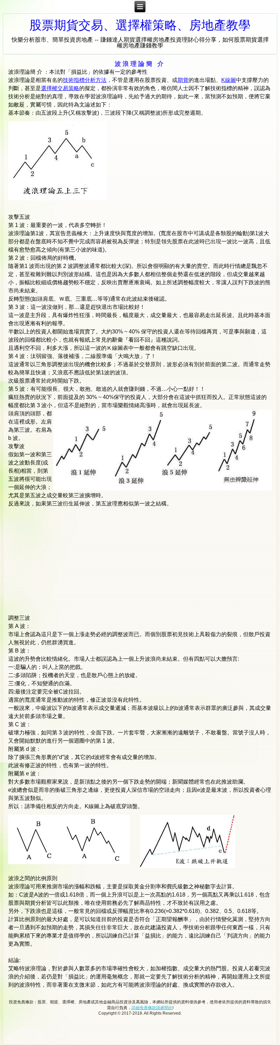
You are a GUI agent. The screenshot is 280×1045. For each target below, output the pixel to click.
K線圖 (228, 80)
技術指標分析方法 (85, 80)
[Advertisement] (194, 163)
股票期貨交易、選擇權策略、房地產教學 (140, 25)
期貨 (183, 80)
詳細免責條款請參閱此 (151, 1007)
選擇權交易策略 (60, 88)
